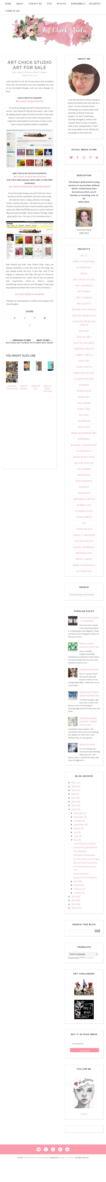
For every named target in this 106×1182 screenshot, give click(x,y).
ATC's (84, 255)
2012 (73, 900)
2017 (73, 798)
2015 (73, 805)
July (76, 832)
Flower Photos (84, 378)
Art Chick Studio (22, 72)
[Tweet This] (14, 317)
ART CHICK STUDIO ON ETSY (29, 101)
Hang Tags (84, 409)
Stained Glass (84, 511)
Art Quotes (84, 303)
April (76, 881)
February (78, 889)
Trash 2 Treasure (84, 535)
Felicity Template (42, 1157)
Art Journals (84, 285)
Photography (84, 481)
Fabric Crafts (84, 355)
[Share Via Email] (44, 317)
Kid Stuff (84, 427)
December (79, 813)
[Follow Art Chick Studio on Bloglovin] (84, 1107)
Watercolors (84, 553)
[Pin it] (34, 317)
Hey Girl (84, 415)
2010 (73, 908)
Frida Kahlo (84, 390)
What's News (40, 72)
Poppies (84, 487)
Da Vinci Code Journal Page (86, 859)
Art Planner (84, 297)
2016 (73, 801)
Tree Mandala (80, 851)
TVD (84, 523)
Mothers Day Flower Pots (85, 862)
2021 (73, 782)
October (78, 820)
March (77, 885)
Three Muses (84, 529)
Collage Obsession (84, 315)
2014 (73, 809)
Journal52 (84, 421)
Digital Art (84, 336)
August (77, 828)
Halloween (84, 403)
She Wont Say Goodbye (84, 855)
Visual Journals (84, 547)
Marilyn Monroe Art (84, 433)
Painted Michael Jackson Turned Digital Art (88, 721)
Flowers (84, 385)
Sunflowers (84, 517)
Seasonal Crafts (84, 499)
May (76, 840)
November (79, 817)
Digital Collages (84, 343)
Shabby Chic (84, 505)
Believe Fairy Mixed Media (85, 847)
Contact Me (35, 3)
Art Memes (83, 291)
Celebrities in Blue (84, 309)
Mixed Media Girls (84, 457)
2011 (73, 904)
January (78, 892)
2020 (73, 786)
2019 (73, 790)
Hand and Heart (81, 873)
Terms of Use (12, 11)
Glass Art (84, 397)
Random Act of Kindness (85, 877)
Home (8, 3)
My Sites (61, 3)
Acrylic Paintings (84, 261)
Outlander (84, 469)
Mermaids (84, 439)
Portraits (84, 493)
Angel (84, 273)
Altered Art (84, 267)
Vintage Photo (84, 541)
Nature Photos (84, 463)
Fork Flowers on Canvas (85, 843)
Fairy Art (84, 360)
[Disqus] (30, 433)
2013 (73, 896)
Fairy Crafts (84, 367)
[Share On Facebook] (24, 317)
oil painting (84, 571)
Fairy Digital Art (84, 373)
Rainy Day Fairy (87, 744)
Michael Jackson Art (84, 445)
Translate (89, 958)
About (20, 3)
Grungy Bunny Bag (89, 669)
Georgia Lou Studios (66, 1157)
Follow (84, 1114)
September (79, 824)
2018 (73, 794)
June (76, 836)
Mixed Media (84, 451)
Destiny (84, 331)
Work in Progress (84, 565)
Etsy (49, 3)
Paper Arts (84, 475)
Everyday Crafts (84, 348)
